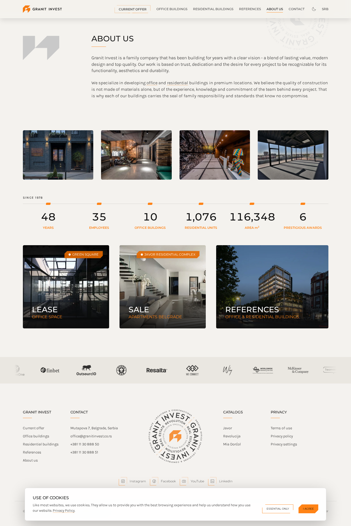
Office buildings (36, 436)
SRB (325, 9)
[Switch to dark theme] (313, 9)
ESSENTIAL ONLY (278, 508)
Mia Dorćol (232, 444)
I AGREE (308, 508)
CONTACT (296, 9)
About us (30, 460)
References (32, 452)
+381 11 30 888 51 (84, 452)
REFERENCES (250, 9)
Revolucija (232, 436)
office (152, 82)
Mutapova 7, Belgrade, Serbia (94, 428)
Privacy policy (282, 436)
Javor (227, 428)
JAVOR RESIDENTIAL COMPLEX (169, 254)
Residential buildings (41, 444)
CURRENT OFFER (133, 9)
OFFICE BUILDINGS (171, 9)
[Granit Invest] (42, 9)
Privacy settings (284, 444)
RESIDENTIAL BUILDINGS (213, 9)
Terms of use (281, 428)
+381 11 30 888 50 (84, 444)
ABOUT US (275, 9)
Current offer (33, 428)
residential (177, 82)
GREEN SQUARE (85, 254)
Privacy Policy (64, 510)
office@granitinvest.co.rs (91, 436)
